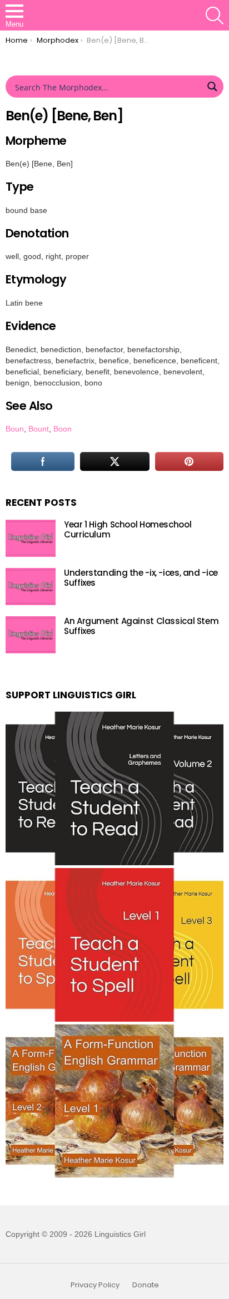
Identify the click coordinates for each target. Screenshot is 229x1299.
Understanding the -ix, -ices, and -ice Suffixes (141, 577)
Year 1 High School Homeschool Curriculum (127, 529)
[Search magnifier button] (212, 86)
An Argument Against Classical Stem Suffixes (141, 626)
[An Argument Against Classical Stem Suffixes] (31, 634)
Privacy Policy (95, 1285)
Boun (15, 428)
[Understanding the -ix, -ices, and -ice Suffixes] (31, 586)
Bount (38, 428)
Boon (62, 428)
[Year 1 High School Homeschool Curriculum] (31, 538)
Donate (145, 1285)
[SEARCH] (214, 15)
